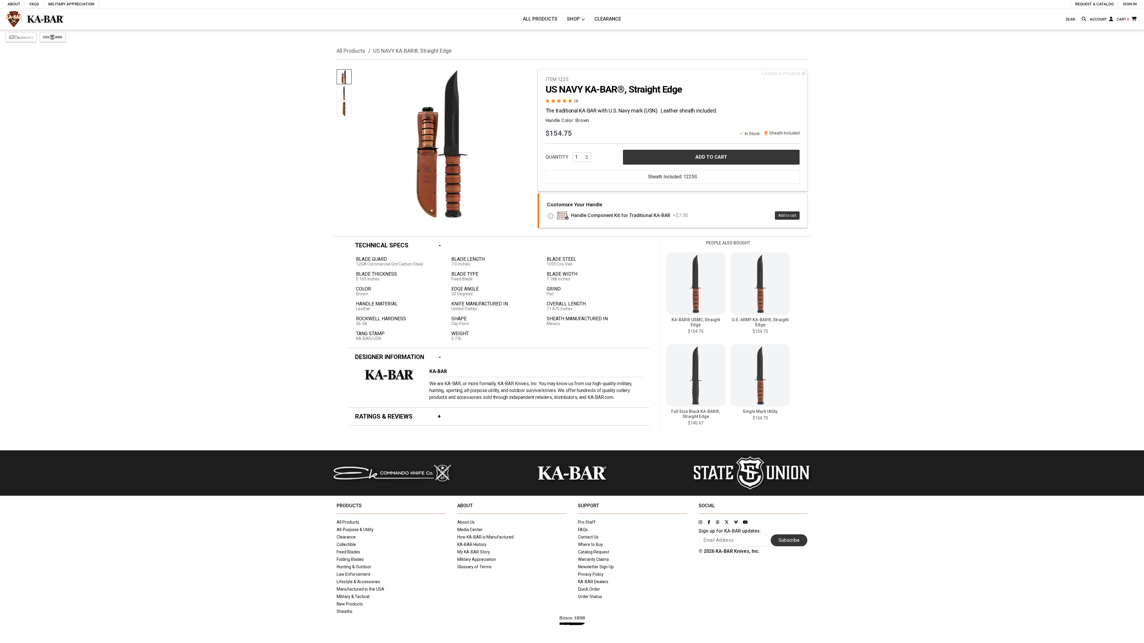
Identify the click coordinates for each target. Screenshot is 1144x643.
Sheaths (344, 611)
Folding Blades (350, 559)
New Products (350, 604)
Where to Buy (590, 544)
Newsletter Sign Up (596, 566)
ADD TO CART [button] (711, 157)
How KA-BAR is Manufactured (485, 537)
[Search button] (1084, 19)
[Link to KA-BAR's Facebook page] (709, 522)
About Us (466, 522)
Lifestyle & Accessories (358, 581)
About (13, 4)
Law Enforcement (353, 574)
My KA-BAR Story (473, 552)
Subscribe (789, 540)
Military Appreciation (71, 4)
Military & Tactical (353, 596)
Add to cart (787, 215)
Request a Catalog (1094, 4)
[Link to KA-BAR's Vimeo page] (736, 522)
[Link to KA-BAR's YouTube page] (745, 522)
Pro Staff (587, 522)
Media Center (470, 529)
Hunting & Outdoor (354, 566)
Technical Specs (381, 245)
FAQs (34, 4)
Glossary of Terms (474, 566)
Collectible (346, 544)
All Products (540, 19)
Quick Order (589, 589)
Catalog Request (593, 552)
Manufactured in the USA (360, 589)
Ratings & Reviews (384, 416)
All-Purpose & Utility (355, 529)
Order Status (590, 596)
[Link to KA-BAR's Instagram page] (700, 522)
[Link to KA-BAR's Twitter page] (727, 522)
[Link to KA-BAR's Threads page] (717, 522)
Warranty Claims (593, 559)
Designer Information (389, 356)
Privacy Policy (591, 574)
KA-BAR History (471, 544)
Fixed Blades (348, 552)
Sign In (1130, 4)
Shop (573, 19)
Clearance (607, 19)
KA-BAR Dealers (593, 581)
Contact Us (588, 537)
